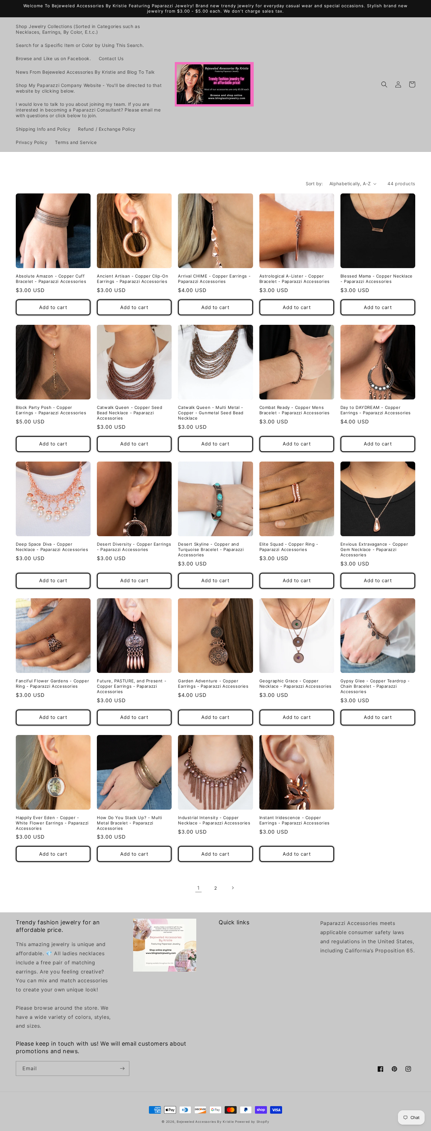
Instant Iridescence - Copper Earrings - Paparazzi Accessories (294, 820)
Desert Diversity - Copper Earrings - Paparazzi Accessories (134, 547)
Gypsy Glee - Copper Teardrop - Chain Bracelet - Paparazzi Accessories (375, 686)
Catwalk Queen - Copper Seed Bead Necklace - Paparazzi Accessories (129, 413)
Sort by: (314, 183)
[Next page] (232, 888)
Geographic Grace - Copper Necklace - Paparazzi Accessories (295, 683)
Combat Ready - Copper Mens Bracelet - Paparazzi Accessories (294, 410)
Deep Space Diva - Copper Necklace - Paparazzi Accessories (52, 547)
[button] (384, 84)
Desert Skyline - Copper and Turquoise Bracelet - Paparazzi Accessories (211, 549)
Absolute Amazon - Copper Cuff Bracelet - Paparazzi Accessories (51, 278)
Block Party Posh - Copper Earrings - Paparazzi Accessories (51, 410)
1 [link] (198, 888)
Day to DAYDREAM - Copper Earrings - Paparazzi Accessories (375, 410)
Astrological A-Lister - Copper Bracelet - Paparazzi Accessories (294, 278)
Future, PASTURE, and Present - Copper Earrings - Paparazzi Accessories (131, 686)
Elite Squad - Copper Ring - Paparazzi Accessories (288, 547)
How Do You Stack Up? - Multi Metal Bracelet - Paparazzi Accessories (129, 823)
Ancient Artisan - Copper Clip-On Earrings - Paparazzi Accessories (132, 278)
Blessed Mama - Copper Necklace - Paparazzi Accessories (376, 278)
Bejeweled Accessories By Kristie (205, 1121)
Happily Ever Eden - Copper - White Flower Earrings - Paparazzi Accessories (52, 823)
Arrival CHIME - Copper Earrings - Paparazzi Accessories (214, 278)
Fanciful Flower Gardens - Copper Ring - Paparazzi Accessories (52, 683)
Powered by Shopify (252, 1121)
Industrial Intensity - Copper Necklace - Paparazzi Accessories (214, 820)
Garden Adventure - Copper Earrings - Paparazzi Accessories (213, 683)
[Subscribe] (122, 1068)
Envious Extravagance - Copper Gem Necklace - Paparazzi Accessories (374, 549)
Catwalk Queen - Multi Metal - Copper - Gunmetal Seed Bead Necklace (210, 413)
